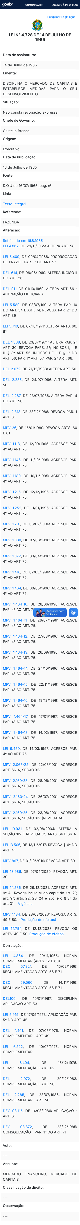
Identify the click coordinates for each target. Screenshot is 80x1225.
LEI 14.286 (12, 887)
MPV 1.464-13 (15, 652)
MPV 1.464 (12, 588)
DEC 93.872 (17, 1127)
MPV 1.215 (12, 492)
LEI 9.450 (11, 748)
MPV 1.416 (11, 572)
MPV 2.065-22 (15, 764)
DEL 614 (10, 272)
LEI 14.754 (12, 928)
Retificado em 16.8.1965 (23, 240)
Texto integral (14, 204)
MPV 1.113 (11, 444)
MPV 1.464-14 (15, 668)
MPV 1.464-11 (15, 620)
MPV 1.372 (12, 556)
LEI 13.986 (12, 871)
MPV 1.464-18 (15, 732)
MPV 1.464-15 (15, 684)
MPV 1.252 (12, 508)
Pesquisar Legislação (61, 16)
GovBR (7, 4)
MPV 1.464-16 (15, 700)
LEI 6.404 (16, 1062)
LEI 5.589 (11, 305)
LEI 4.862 (11, 246)
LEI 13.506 (11, 845)
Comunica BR (33, 4)
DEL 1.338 (11, 342)
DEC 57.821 (17, 966)
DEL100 (9, 998)
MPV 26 (9, 427)
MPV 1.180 (12, 476)
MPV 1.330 (12, 540)
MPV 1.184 (11, 914)
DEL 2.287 (11, 395)
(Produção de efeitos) (37, 919)
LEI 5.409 (11, 256)
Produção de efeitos (46, 934)
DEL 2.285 (12, 379)
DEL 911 (9, 288)
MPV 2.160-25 (15, 812)
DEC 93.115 (13, 1110)
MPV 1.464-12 (15, 636)
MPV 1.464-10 (15, 604)
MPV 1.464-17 (15, 716)
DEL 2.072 (11, 369)
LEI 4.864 (13, 955)
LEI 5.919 (10, 1014)
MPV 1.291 (11, 524)
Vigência (25, 903)
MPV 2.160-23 (15, 780)
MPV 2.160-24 (15, 796)
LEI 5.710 (10, 326)
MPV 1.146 (11, 460)
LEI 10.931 (12, 828)
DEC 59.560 (17, 982)
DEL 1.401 (13, 1030)
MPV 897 (10, 861)
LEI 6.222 (13, 1046)
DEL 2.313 (11, 411)
